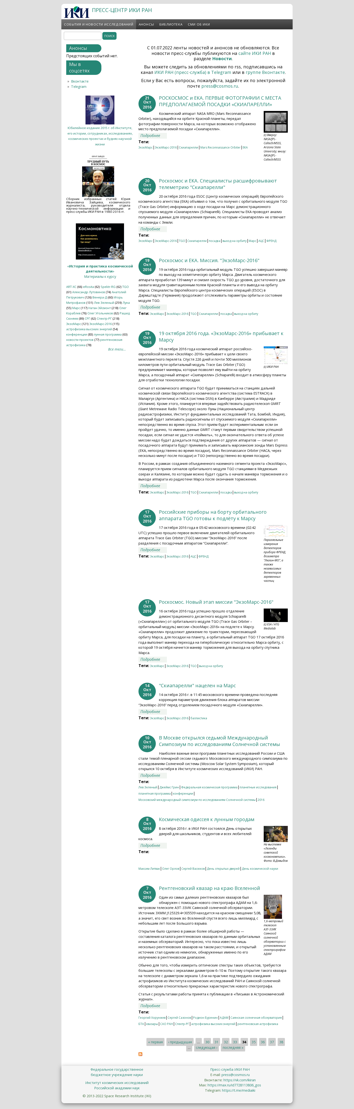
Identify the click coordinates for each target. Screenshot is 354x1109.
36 (263, 1042)
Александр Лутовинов (88, 292)
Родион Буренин (205, 1018)
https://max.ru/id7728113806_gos (234, 1085)
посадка (214, 241)
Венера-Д (99, 297)
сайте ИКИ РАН (254, 53)
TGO (182, 241)
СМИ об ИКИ (199, 24)
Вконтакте (80, 81)
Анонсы (146, 24)
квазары (152, 1024)
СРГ (87, 318)
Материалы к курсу (100, 276)
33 (235, 1042)
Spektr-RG (108, 287)
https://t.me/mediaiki (238, 1090)
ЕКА (245, 147)
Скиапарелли (188, 147)
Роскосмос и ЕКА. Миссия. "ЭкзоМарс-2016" (209, 260)
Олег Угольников (100, 313)
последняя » (233, 1047)
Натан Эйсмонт (99, 308)
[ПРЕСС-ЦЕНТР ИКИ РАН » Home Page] (77, 16)
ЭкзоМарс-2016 (166, 147)
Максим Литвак (149, 869)
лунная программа (108, 334)
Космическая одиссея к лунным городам (206, 819)
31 (216, 1042)
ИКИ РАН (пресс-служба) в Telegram (192, 72)
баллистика (198, 718)
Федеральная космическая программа (209, 787)
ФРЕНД (271, 241)
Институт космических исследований (117, 1082)
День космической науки (260, 869)
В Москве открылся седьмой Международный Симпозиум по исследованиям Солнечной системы (219, 740)
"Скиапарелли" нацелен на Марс (197, 685)
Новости (222, 58)
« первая (155, 1042)
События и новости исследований (98, 24)
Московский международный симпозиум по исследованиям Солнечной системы (197, 800)
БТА (141, 1024)
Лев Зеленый (147, 787)
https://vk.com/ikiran (239, 1080)
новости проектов (79, 339)
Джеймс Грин (169, 787)
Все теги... (117, 349)
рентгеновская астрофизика (257, 1024)
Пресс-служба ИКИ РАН (230, 1069)
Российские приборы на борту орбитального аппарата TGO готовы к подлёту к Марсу (213, 515)
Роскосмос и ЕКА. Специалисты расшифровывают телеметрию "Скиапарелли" (218, 183)
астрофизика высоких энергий (213, 1024)
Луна (126, 302)
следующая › (206, 1047)
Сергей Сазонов (179, 1018)
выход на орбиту (235, 241)
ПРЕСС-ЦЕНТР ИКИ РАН (122, 10)
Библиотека (171, 24)
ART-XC (71, 287)
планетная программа (154, 793)
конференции (183, 793)
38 (281, 1042)
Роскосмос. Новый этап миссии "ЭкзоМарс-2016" (216, 602)
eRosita (88, 287)
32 (226, 1042)
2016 (261, 800)
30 (207, 1042)
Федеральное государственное (117, 1069)
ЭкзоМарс (145, 147)
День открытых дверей (223, 869)
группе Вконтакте (265, 72)
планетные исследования (258, 787)
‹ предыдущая (180, 1042)
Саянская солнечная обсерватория (256, 1018)
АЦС (261, 241)
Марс (252, 241)
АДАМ (224, 1018)
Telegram (78, 86)
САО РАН (166, 1024)
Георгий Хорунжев (151, 1018)
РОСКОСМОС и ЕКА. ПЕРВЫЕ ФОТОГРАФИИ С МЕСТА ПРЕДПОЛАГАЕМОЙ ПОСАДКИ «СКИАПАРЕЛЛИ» (220, 101)
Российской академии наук (117, 1088)
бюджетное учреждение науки (117, 1074)
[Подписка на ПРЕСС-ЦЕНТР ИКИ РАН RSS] (140, 1054)
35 (254, 1042)
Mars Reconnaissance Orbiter (220, 147)
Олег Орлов (170, 869)
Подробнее (153, 136)
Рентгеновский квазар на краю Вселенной (209, 888)
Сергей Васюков (193, 869)
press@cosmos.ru (219, 86)
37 (272, 1042)
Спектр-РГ (182, 1024)
